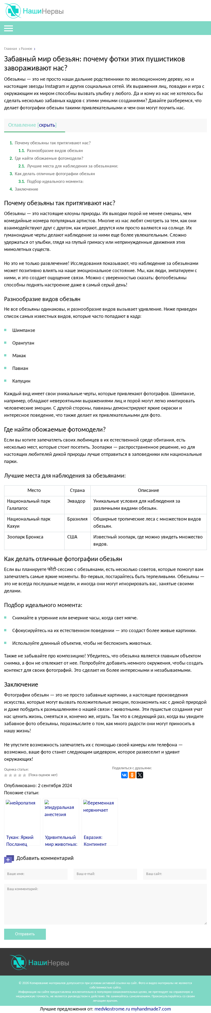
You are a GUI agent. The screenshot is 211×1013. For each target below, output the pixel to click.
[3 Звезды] (15, 775)
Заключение (24, 189)
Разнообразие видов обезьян (50, 151)
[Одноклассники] (132, 775)
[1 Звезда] (6, 775)
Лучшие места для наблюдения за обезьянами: (68, 166)
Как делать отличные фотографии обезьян (52, 174)
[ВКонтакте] (124, 775)
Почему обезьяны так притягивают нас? (50, 143)
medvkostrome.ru (112, 1009)
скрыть (47, 125)
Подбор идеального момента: (51, 182)
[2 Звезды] (11, 775)
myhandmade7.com (151, 1009)
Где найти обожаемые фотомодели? (46, 158)
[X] (140, 775)
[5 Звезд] (25, 775)
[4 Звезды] (20, 775)
